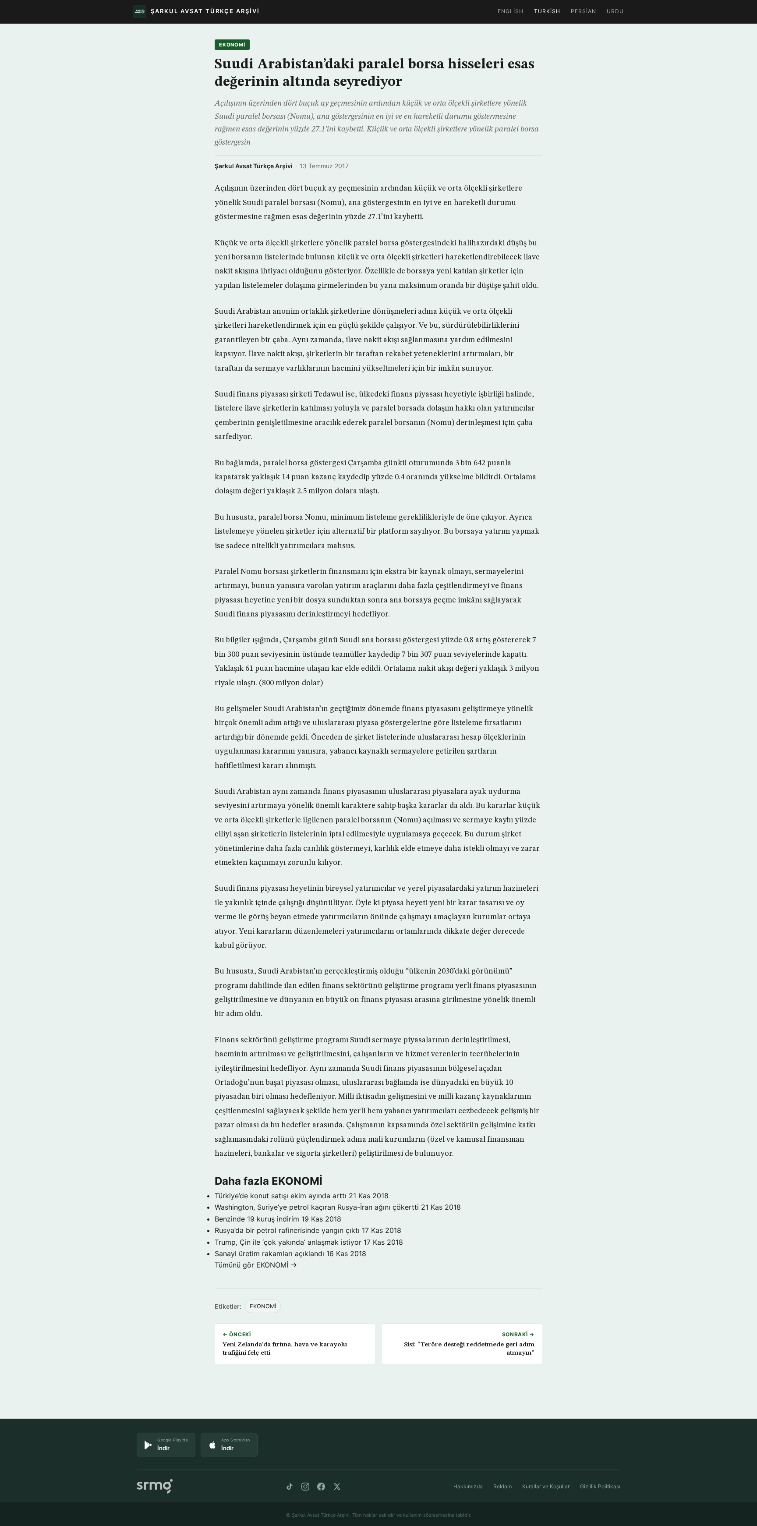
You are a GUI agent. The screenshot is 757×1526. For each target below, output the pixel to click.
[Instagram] (305, 1487)
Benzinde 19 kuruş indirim (257, 1218)
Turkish (547, 11)
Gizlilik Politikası (600, 1486)
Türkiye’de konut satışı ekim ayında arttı (281, 1195)
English (511, 11)
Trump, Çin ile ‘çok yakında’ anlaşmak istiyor (288, 1242)
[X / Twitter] (337, 1487)
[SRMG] (155, 1486)
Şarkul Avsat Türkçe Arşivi (254, 166)
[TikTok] (290, 1487)
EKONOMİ (232, 45)
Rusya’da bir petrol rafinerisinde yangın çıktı (287, 1230)
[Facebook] (321, 1487)
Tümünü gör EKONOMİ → (256, 1264)
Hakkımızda (468, 1486)
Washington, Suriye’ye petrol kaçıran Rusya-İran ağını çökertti (317, 1207)
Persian (583, 11)
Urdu (615, 11)
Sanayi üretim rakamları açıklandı (269, 1253)
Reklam (502, 1486)
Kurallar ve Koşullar (546, 1486)
